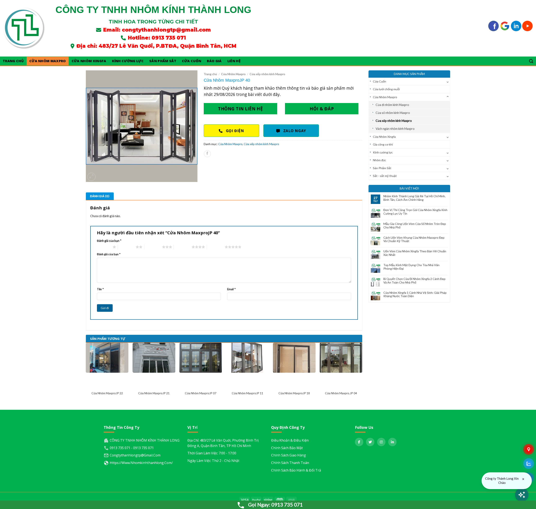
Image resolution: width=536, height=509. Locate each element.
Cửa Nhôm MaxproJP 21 (154, 393)
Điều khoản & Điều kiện (290, 440)
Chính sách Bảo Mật (287, 448)
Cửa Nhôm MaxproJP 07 (200, 393)
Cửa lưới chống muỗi (386, 89)
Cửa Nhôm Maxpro (47, 61)
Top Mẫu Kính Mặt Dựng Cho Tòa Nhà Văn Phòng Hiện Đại (411, 266)
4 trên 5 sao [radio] (183, 247)
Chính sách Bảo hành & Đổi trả (296, 470)
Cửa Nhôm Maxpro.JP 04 (341, 393)
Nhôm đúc (379, 160)
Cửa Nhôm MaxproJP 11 (247, 393)
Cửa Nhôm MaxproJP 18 (294, 393)
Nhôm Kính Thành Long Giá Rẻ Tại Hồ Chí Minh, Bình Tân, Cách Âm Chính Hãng (414, 198)
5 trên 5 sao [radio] (216, 247)
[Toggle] (447, 81)
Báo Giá (214, 61)
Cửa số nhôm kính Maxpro (393, 113)
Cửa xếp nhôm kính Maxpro (394, 120)
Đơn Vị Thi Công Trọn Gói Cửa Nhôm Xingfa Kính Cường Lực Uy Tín (415, 211)
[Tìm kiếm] (531, 61)
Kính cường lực (128, 61)
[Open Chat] (521, 494)
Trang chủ (210, 74)
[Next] (362, 372)
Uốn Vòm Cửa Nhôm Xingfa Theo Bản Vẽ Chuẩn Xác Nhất (414, 253)
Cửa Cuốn (191, 61)
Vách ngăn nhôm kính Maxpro (395, 128)
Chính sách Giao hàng (288, 455)
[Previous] (86, 372)
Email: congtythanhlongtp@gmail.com (157, 30)
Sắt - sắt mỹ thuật (385, 176)
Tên (100, 289)
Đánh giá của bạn (109, 240)
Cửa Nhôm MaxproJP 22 (107, 393)
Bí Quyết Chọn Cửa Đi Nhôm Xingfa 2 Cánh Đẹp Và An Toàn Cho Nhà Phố (414, 280)
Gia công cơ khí (383, 144)
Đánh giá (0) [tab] (100, 196)
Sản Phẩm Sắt (162, 61)
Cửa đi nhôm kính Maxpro (392, 105)
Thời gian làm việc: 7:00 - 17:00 (211, 453)
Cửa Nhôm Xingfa (89, 61)
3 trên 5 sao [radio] (153, 247)
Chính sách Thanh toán (290, 462)
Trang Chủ (13, 61)
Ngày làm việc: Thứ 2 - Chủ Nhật (213, 460)
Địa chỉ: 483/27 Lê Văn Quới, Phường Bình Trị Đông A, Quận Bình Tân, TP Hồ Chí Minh (223, 443)
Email (231, 289)
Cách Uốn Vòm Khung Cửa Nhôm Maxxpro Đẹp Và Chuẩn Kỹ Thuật (414, 239)
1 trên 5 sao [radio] (104, 247)
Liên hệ (234, 61)
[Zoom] (91, 177)
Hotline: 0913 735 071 (157, 38)
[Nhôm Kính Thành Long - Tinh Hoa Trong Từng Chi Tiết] (24, 28)
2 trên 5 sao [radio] (127, 247)
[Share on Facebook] (207, 153)
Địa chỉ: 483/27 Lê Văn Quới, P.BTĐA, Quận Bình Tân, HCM (156, 46)
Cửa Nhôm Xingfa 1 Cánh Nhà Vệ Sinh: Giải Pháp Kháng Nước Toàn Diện (415, 294)
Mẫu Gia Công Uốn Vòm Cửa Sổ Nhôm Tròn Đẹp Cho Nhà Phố (414, 225)
